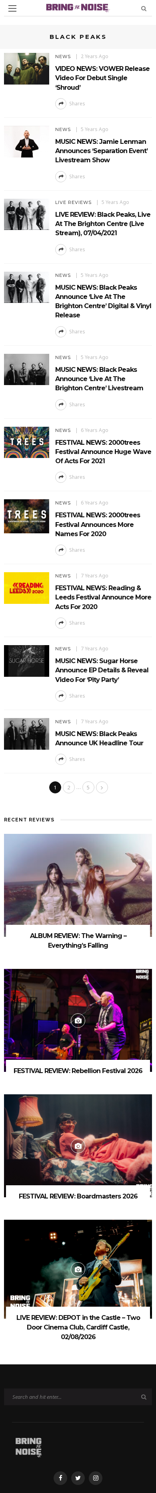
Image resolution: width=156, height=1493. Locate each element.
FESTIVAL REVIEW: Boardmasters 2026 (78, 1196)
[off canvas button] (12, 8)
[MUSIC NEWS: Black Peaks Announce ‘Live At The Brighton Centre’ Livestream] (26, 369)
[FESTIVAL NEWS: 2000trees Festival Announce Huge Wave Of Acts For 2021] (26, 442)
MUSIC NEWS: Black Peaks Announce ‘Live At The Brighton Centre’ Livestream (99, 378)
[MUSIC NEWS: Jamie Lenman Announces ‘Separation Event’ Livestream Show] (26, 141)
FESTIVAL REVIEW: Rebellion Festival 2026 (78, 1071)
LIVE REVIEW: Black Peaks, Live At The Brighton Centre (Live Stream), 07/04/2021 (102, 223)
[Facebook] (60, 1478)
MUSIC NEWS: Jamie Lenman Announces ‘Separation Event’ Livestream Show (101, 150)
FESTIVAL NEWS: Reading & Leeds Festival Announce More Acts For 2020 (103, 597)
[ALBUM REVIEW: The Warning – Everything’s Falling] (78, 885)
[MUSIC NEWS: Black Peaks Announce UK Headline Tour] (26, 733)
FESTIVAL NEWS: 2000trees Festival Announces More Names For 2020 (97, 524)
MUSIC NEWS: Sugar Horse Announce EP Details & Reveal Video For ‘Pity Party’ (101, 670)
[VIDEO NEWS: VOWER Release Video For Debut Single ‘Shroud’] (26, 68)
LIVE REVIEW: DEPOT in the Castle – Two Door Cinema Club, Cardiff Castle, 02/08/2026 (78, 1327)
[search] (143, 8)
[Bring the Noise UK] (28, 1446)
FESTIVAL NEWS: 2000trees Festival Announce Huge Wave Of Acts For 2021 (103, 451)
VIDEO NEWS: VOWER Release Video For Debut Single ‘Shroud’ (102, 78)
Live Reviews (73, 202)
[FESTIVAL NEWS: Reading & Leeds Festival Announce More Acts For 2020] (26, 587)
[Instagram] (95, 1478)
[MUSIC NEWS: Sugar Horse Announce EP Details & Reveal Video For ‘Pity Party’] (26, 660)
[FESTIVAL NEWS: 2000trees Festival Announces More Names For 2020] (26, 516)
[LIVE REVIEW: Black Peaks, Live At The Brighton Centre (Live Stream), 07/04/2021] (26, 214)
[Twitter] (78, 1478)
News (63, 56)
